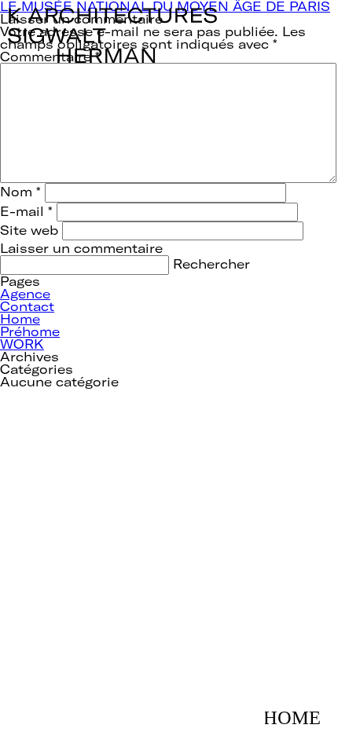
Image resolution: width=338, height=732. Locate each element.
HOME (297, 710)
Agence (25, 293)
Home (20, 318)
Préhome (30, 331)
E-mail (26, 210)
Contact (27, 305)
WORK (22, 343)
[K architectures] (113, 13)
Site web (29, 229)
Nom (20, 191)
